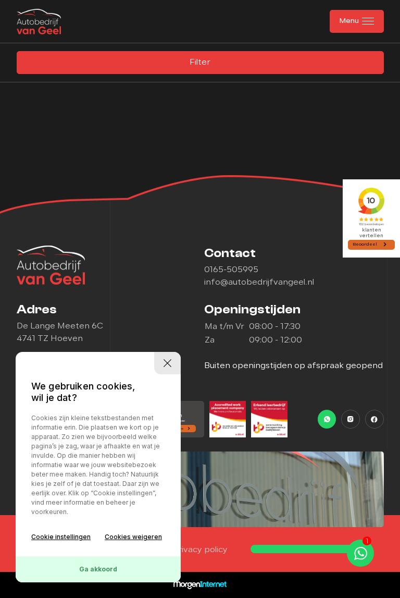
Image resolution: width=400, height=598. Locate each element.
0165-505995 (231, 270)
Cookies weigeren (133, 537)
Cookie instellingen (61, 537)
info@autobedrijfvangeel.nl (259, 282)
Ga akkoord (98, 569)
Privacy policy (200, 550)
